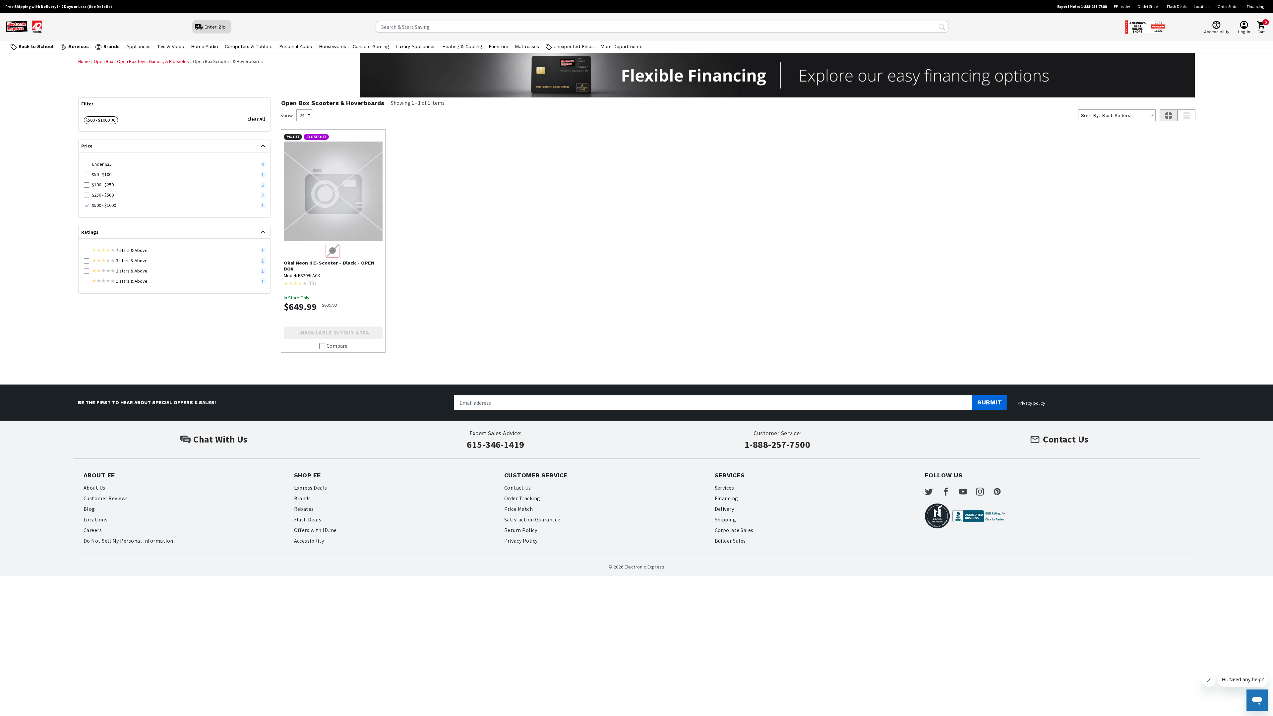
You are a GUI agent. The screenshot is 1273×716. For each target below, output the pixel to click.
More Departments (621, 46)
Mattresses (527, 46)
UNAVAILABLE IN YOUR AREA (333, 333)
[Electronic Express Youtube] (967, 492)
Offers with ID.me (315, 530)
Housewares (332, 46)
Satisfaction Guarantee (532, 519)
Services (78, 46)
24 (302, 115)
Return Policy (520, 530)
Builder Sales (730, 540)
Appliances (138, 46)
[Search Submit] (942, 27)
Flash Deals (1176, 6)
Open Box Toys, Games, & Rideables (153, 61)
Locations (1202, 6)
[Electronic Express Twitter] (933, 492)
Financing (1255, 6)
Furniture (498, 46)
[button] (101, 120)
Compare (337, 345)
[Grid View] (1169, 115)
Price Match (518, 509)
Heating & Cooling (462, 46)
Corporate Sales (734, 530)
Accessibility (309, 540)
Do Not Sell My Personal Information (128, 540)
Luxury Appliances (415, 46)
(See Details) (99, 6)
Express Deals (310, 487)
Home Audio (204, 46)
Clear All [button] (256, 119)
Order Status (1228, 6)
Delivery (724, 509)
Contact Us (517, 487)
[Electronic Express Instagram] (984, 492)
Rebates (304, 509)
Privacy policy (1031, 403)
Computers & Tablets (249, 46)
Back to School (36, 46)
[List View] (1186, 115)
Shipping (725, 519)
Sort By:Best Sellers (1105, 115)
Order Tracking (522, 498)
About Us (94, 487)
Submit (989, 402)
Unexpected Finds (574, 46)
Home (84, 61)
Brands (111, 46)
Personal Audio (295, 46)
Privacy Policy (521, 540)
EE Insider (1122, 6)
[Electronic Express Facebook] (950, 492)
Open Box (103, 61)
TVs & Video (170, 46)
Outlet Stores (1148, 6)
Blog (89, 509)
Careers (93, 530)
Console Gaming (371, 46)
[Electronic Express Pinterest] (1001, 492)
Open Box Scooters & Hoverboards (332, 102)
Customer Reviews (106, 498)
